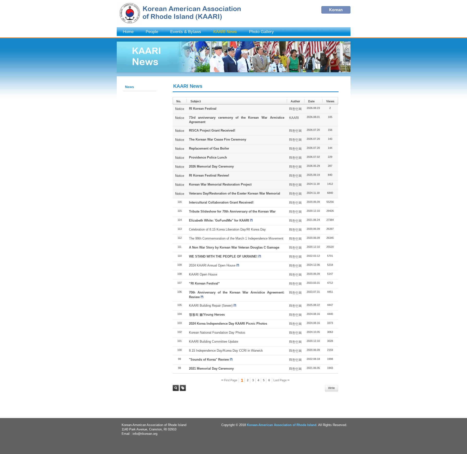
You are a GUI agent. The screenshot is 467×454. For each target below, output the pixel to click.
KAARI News (225, 31)
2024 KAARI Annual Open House (212, 265)
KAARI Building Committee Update (213, 341)
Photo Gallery (261, 31)
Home (128, 31)
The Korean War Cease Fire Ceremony (217, 139)
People (152, 31)
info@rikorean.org (145, 434)
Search (176, 388)
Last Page (280, 380)
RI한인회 (295, 109)
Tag (183, 388)
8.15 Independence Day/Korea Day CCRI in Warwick (226, 350)
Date (311, 101)
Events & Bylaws (185, 31)
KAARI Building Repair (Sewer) (211, 305)
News (129, 87)
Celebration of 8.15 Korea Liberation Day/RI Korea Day (227, 229)
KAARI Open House (203, 274)
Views (330, 101)
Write (331, 388)
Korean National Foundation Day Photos (217, 332)
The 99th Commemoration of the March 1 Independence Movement (236, 238)
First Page (230, 380)
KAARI (294, 118)
